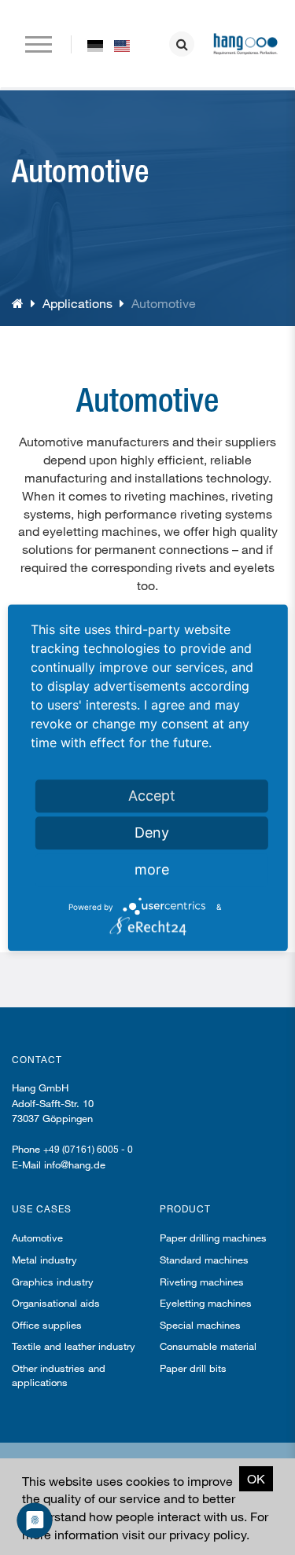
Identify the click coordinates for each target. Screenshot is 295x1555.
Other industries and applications (58, 1375)
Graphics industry (53, 1281)
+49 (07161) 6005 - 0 (88, 1148)
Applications (77, 302)
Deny (152, 832)
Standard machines (204, 1259)
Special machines (200, 1324)
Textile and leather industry (73, 1346)
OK (256, 1478)
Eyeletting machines (206, 1302)
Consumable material (208, 1346)
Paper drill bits (193, 1368)
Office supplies (47, 1324)
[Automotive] (95, 45)
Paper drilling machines (213, 1237)
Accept (151, 795)
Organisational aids (56, 1302)
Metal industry (44, 1259)
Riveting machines (202, 1281)
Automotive (37, 1237)
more (152, 869)
